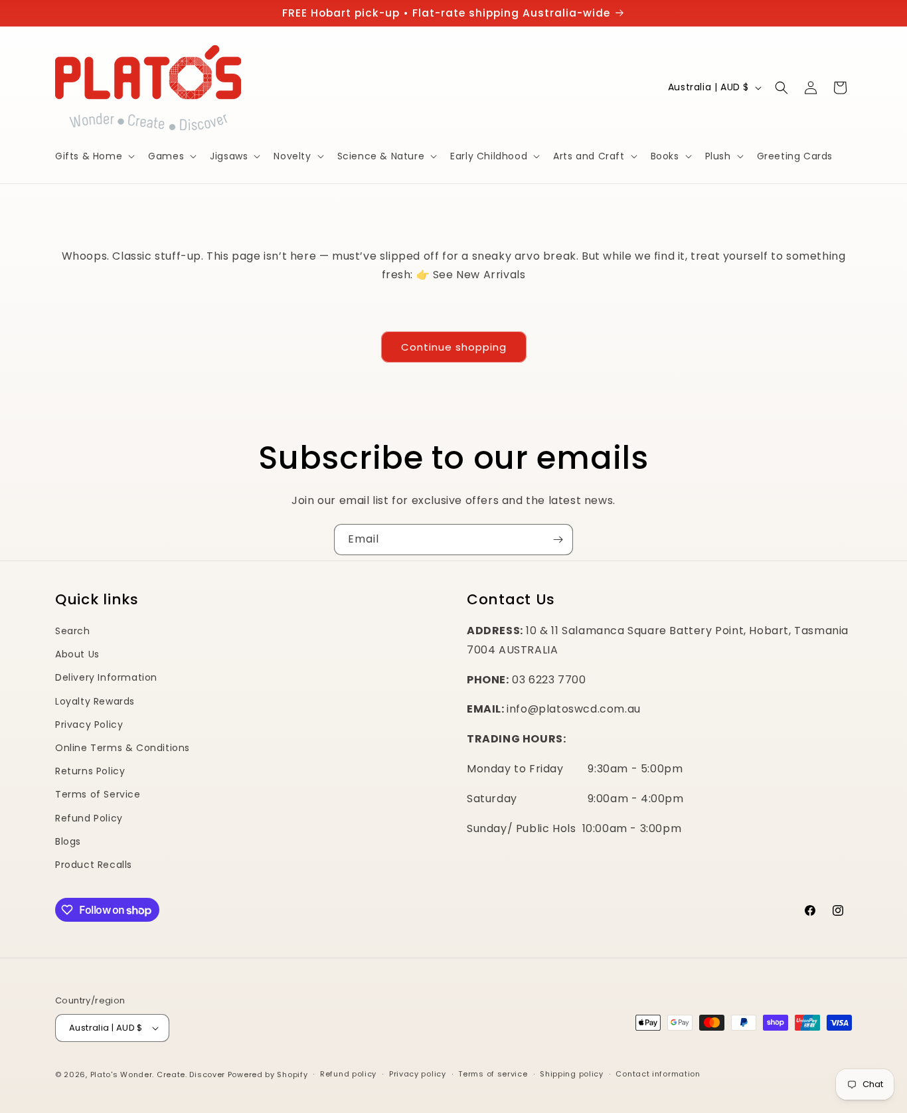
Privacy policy (417, 1074)
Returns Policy (90, 771)
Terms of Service (98, 794)
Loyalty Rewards (95, 701)
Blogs (68, 841)
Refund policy (348, 1074)
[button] (93, 156)
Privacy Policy (89, 724)
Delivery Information (106, 677)
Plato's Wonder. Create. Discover (157, 1074)
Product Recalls (93, 864)
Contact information (658, 1074)
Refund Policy (89, 818)
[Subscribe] (557, 539)
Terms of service (492, 1074)
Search (72, 631)
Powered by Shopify (268, 1074)
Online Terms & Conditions (122, 747)
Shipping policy (572, 1074)
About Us (77, 654)
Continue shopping (454, 347)
